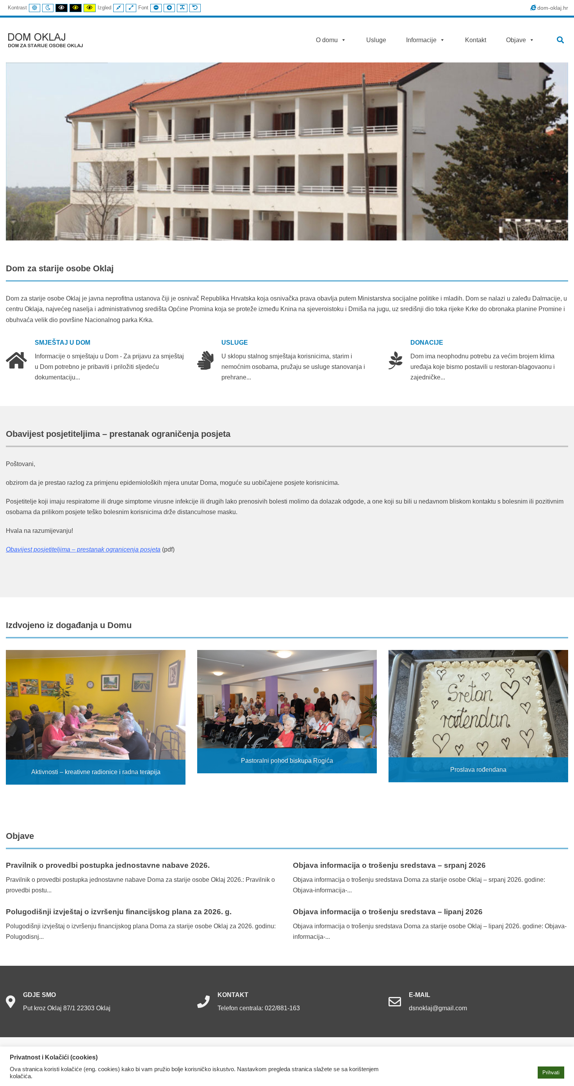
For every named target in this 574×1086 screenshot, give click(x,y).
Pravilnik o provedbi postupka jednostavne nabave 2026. (108, 865)
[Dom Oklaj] (50, 38)
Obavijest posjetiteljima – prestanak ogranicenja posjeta (83, 549)
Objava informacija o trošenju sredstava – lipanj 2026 (388, 912)
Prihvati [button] (551, 1072)
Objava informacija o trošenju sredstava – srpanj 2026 (389, 865)
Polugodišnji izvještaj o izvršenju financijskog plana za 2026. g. (119, 912)
